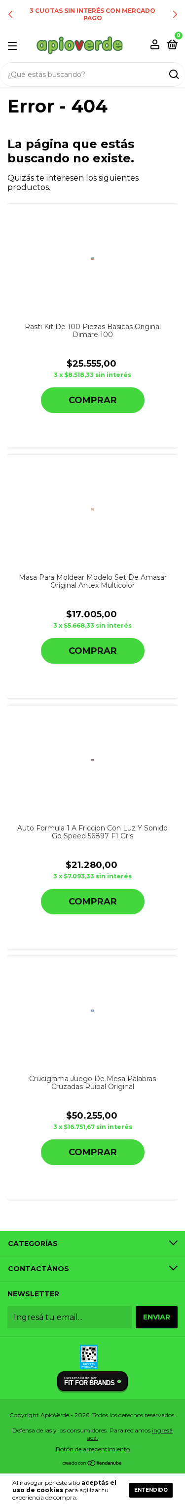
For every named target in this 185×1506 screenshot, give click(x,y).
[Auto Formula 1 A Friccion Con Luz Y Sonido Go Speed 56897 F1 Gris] (92, 760)
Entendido (151, 1490)
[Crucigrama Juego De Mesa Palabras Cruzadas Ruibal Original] (92, 1011)
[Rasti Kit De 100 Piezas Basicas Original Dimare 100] (92, 258)
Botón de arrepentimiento (93, 1449)
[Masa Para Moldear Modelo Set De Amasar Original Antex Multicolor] (92, 509)
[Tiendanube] (92, 1463)
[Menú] (14, 45)
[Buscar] (173, 74)
